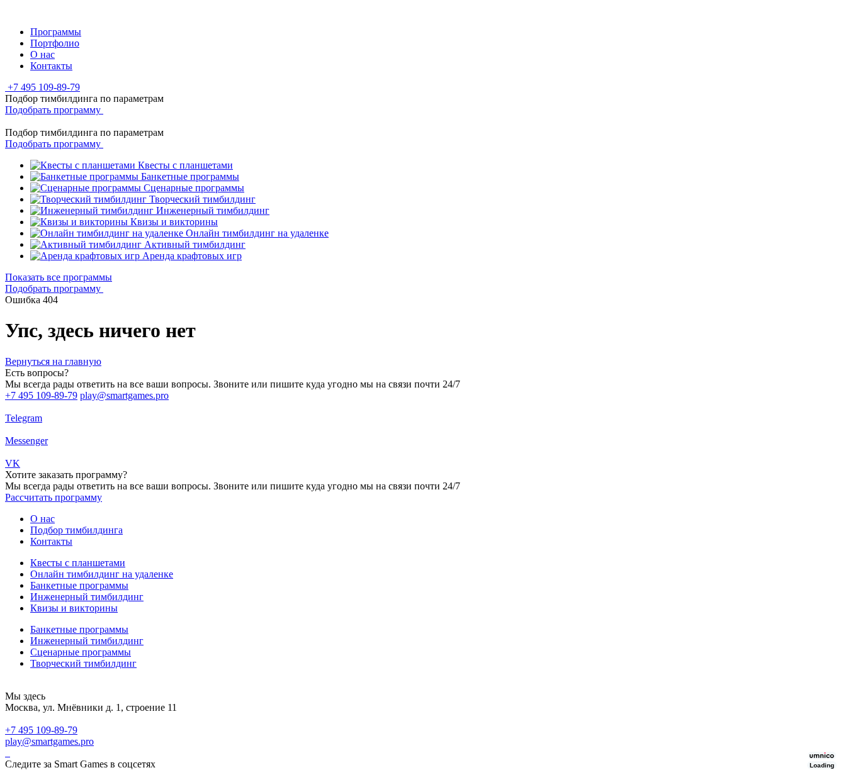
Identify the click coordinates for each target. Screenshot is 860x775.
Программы (55, 31)
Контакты (51, 65)
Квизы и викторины (74, 608)
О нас (42, 54)
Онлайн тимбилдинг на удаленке (101, 574)
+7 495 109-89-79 (41, 395)
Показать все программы (58, 277)
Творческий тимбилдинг (83, 663)
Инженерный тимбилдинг (87, 596)
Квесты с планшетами (77, 562)
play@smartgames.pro (124, 395)
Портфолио (54, 43)
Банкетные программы (79, 585)
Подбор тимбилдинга (76, 530)
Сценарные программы (80, 652)
